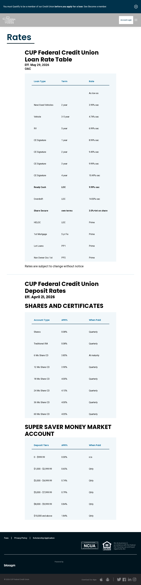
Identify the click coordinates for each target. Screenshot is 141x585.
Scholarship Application (44, 538)
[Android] (107, 579)
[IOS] (101, 579)
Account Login (126, 20)
